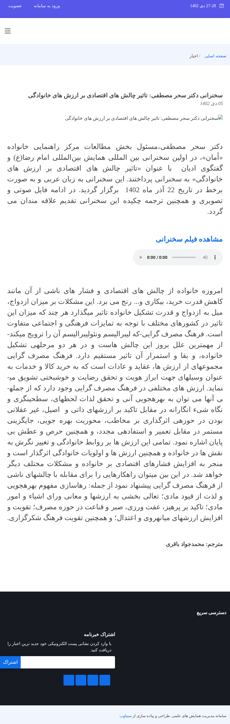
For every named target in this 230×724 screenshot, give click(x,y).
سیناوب (125, 716)
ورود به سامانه (47, 6)
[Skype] (68, 680)
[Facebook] (104, 680)
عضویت (15, 6)
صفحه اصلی (215, 56)
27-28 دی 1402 (205, 6)
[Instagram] (80, 680)
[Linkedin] (92, 680)
